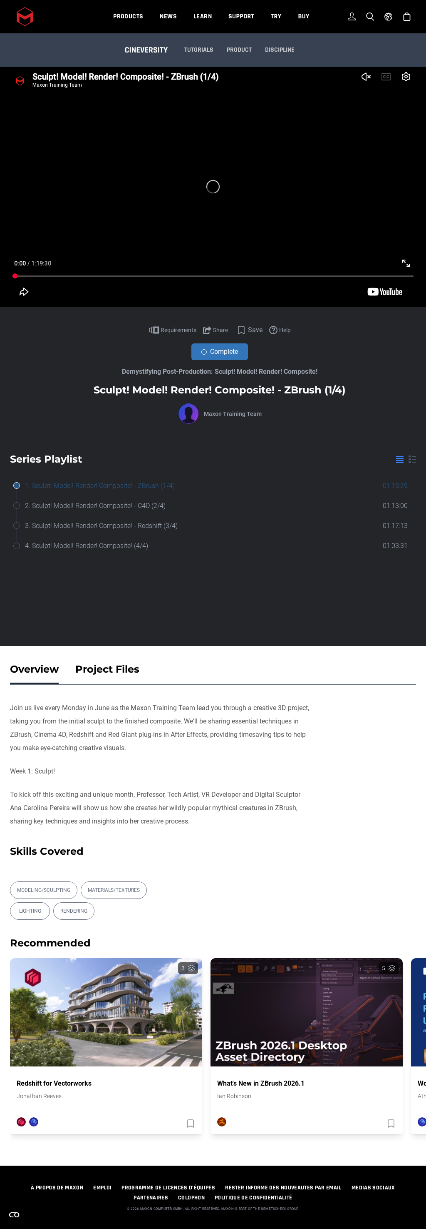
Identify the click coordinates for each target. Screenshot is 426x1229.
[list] (400, 459)
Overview (34, 669)
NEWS (168, 16)
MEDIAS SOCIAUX (373, 1187)
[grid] (412, 459)
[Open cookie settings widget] (14, 1215)
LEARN (202, 16)
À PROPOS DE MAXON (57, 1187)
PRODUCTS (128, 16)
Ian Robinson (234, 1096)
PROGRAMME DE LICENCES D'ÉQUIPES (168, 1187)
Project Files (107, 669)
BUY (303, 16)
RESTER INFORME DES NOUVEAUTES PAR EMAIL (283, 1187)
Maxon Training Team (233, 414)
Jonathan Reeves (39, 1096)
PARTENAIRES (151, 1197)
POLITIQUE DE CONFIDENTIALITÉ (253, 1197)
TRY (276, 16)
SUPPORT (241, 16)
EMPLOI (102, 1187)
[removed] (190, 1124)
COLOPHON (191, 1197)
